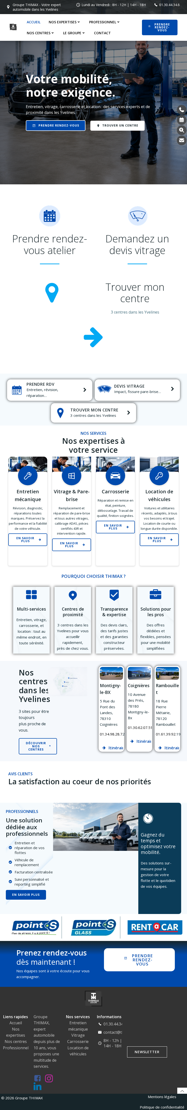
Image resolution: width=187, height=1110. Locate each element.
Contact (102, 33)
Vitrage (78, 1035)
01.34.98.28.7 (111, 734)
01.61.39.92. (166, 734)
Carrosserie (78, 1041)
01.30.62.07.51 (140, 727)
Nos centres (38, 33)
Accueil (33, 22)
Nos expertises (62, 22)
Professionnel (15, 1047)
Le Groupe (72, 33)
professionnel (102, 22)
